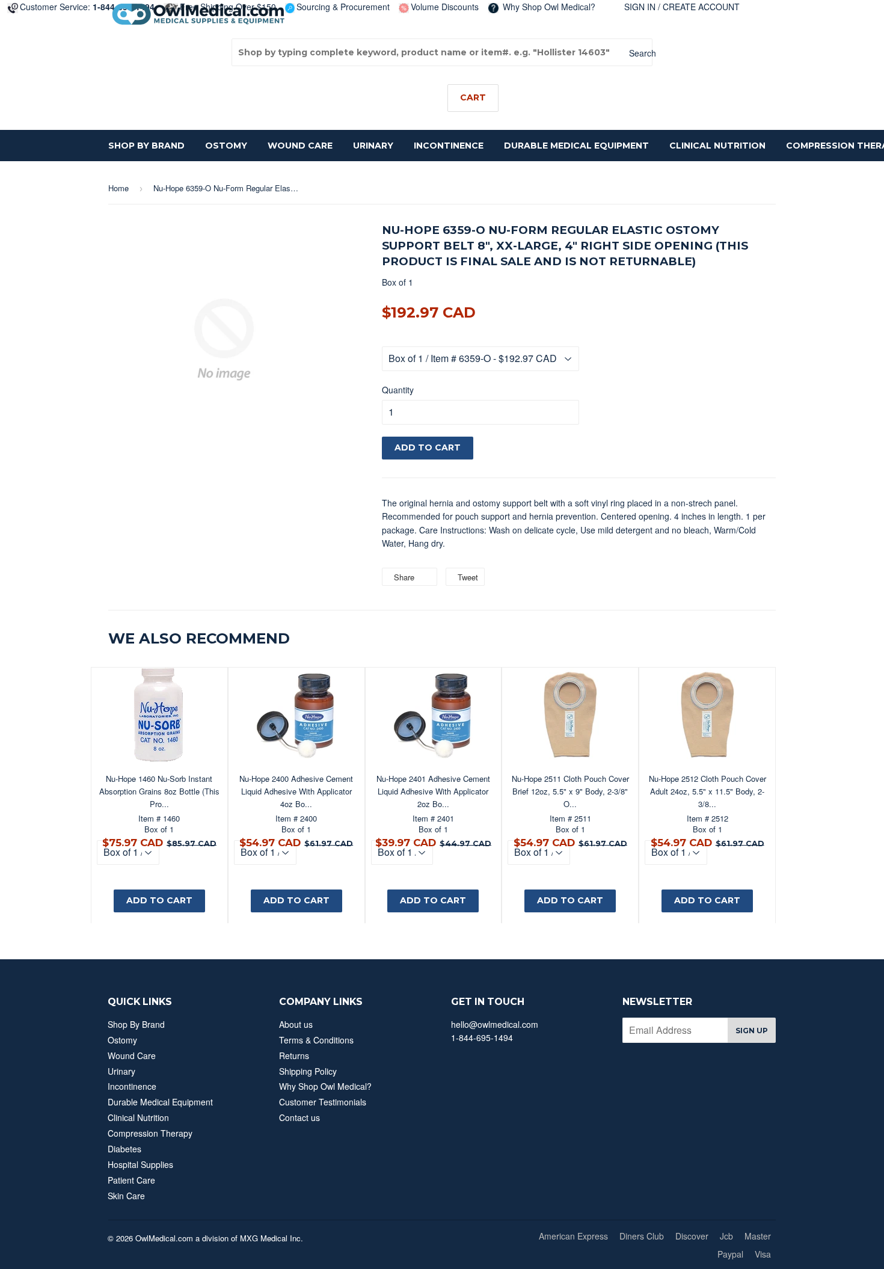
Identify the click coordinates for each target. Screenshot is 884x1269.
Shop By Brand (146, 145)
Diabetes (124, 1149)
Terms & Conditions (316, 1040)
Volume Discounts (445, 7)
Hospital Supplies (140, 1164)
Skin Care (126, 1196)
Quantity (398, 390)
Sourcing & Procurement (343, 7)
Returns (294, 1055)
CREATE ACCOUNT (701, 7)
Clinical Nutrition (717, 145)
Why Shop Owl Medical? (547, 7)
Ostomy (226, 145)
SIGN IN (639, 7)
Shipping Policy (308, 1071)
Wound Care (300, 145)
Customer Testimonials (322, 1102)
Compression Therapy (150, 1133)
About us (296, 1024)
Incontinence (448, 145)
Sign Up (751, 1030)
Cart (473, 97)
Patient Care (131, 1180)
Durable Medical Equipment (576, 145)
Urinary (373, 145)
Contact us (299, 1117)
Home (118, 188)
